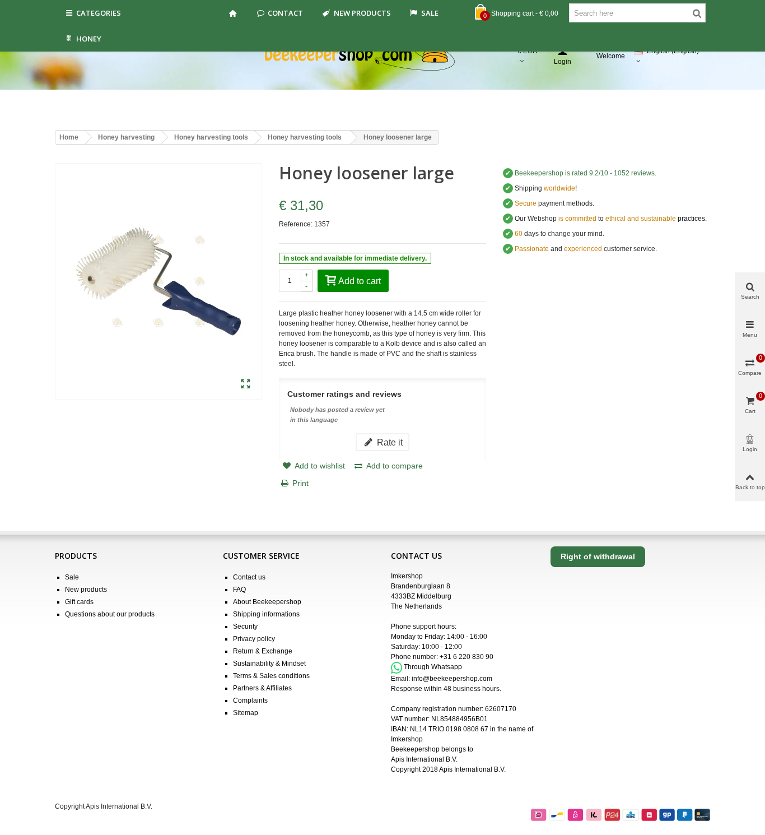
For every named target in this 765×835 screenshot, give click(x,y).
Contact (285, 13)
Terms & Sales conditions (271, 676)
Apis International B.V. (424, 759)
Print (300, 483)
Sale (72, 577)
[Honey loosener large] (245, 384)
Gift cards (79, 602)
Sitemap (245, 713)
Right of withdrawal (598, 556)
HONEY (88, 39)
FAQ (239, 589)
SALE (430, 13)
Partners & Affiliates (262, 688)
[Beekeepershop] (383, 56)
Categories (98, 13)
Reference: (295, 224)
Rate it (389, 442)
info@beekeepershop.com (452, 679)
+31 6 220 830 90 (466, 657)
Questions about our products (110, 614)
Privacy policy (254, 639)
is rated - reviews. (585, 173)
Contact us (249, 577)
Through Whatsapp (433, 667)
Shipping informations (266, 614)
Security (245, 626)
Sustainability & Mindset (269, 663)
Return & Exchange (262, 651)
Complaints (250, 700)
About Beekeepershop (267, 602)
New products (362, 13)
